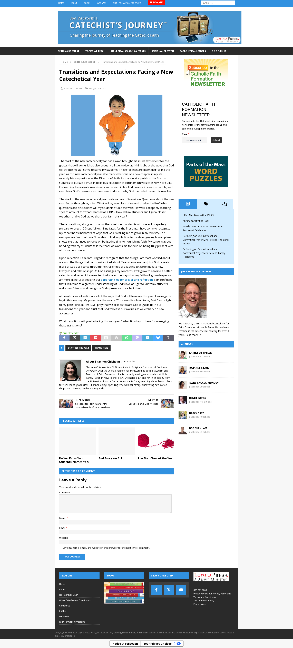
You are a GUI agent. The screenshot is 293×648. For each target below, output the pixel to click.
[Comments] (224, 204)
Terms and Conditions (204, 597)
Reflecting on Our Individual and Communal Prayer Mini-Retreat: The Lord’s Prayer (206, 239)
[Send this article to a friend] (106, 338)
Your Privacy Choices (157, 643)
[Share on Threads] (168, 338)
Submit (216, 140)
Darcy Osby (196, 413)
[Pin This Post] (95, 338)
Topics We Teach (95, 51)
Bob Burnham (198, 428)
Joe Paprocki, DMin (68, 594)
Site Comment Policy (203, 600)
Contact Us (64, 605)
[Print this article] (116, 338)
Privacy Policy (220, 593)
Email (62, 528)
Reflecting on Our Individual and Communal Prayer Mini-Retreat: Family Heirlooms (204, 252)
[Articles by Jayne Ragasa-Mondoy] (183, 387)
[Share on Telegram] (147, 338)
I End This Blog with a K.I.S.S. (198, 215)
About (74, 3)
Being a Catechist (68, 51)
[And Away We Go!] (117, 441)
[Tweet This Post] (75, 338)
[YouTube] (181, 590)
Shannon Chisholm (73, 88)
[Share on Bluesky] (158, 338)
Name (63, 518)
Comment (64, 492)
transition (101, 347)
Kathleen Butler (200, 352)
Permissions (199, 604)
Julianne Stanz (199, 367)
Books (87, 3)
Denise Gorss (197, 398)
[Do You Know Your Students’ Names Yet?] (77, 441)
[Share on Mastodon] (137, 338)
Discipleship (219, 51)
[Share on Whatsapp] (127, 338)
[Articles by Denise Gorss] (183, 402)
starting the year (78, 347)
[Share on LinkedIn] (85, 338)
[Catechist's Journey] (150, 45)
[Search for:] (218, 2)
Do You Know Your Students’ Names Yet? (74, 460)
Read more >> (193, 334)
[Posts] (188, 204)
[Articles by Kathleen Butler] (183, 357)
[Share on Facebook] (64, 338)
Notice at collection (125, 643)
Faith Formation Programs (127, 3)
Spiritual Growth (163, 51)
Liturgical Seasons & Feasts (128, 51)
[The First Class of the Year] (156, 441)
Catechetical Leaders (193, 51)
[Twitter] (169, 590)
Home (61, 3)
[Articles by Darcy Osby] (183, 417)
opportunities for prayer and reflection (127, 280)
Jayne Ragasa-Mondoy (204, 382)
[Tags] (206, 204)
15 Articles (129, 361)
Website (63, 537)
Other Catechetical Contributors (75, 600)
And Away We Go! (110, 458)
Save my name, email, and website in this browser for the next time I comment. (106, 547)
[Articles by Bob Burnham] (183, 432)
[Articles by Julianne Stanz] (183, 372)
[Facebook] (156, 590)
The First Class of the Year (156, 458)
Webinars (101, 3)
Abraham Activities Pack (196, 220)
